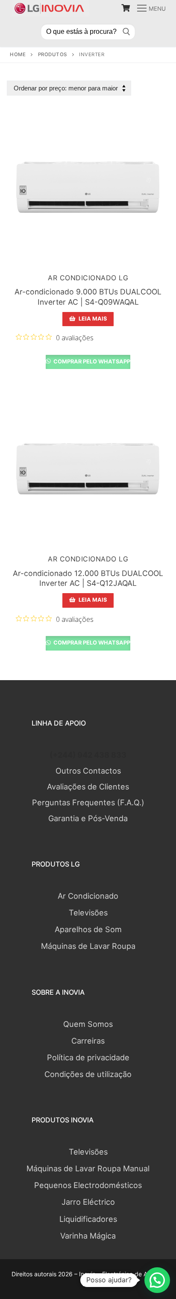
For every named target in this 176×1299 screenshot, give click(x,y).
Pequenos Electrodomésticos (88, 1185)
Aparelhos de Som (88, 929)
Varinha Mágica (88, 1235)
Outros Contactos (88, 770)
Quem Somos (88, 1024)
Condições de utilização (88, 1074)
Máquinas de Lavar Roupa (88, 946)
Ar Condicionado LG (88, 277)
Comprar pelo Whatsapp (91, 361)
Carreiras (88, 1040)
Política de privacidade (88, 1057)
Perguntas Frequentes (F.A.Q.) (88, 802)
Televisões (88, 912)
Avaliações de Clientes (88, 786)
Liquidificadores (88, 1219)
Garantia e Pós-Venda (88, 818)
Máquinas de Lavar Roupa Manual (88, 1168)
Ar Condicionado (88, 895)
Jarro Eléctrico (88, 1201)
